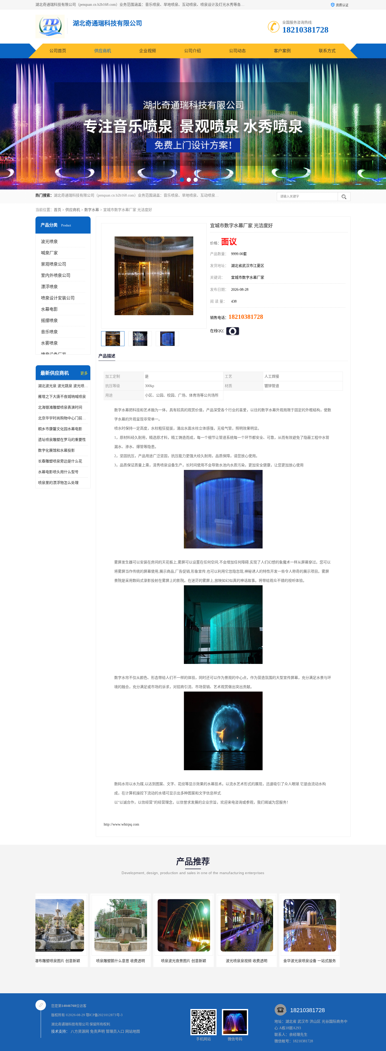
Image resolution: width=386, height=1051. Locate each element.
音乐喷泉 (49, 332)
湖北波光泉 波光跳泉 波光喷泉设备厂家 (63, 386)
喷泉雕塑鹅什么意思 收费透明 (65, 961)
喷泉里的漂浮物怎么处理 (58, 483)
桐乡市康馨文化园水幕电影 (60, 429)
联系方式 (327, 51)
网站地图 (132, 1031)
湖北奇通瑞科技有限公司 (70, 1024)
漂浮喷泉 (49, 286)
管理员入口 (115, 1031)
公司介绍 (192, 51)
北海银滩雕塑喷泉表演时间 (60, 407)
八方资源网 (80, 1031)
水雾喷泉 (49, 343)
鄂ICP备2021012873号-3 (104, 1015)
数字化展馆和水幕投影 (56, 450)
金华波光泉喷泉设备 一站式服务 (254, 961)
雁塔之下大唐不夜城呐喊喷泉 (62, 397)
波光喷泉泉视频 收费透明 (191, 961)
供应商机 (102, 51)
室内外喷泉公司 (55, 275)
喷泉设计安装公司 (58, 298)
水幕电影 (49, 309)
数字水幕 (91, 210)
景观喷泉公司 (53, 264)
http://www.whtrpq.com (121, 824)
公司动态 (237, 51)
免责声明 (97, 1031)
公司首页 (57, 51)
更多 (84, 373)
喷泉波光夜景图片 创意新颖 (128, 961)
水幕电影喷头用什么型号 (58, 472)
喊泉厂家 (49, 253)
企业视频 (147, 51)
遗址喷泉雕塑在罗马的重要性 (62, 440)
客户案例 (282, 51)
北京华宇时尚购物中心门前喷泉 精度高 (63, 418)
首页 (57, 210)
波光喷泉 (49, 241)
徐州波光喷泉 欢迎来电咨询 (317, 961)
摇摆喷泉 (49, 320)
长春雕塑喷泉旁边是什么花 (60, 461)
